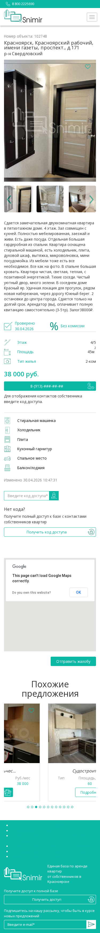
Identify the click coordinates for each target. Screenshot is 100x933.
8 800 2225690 (23, 3)
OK (78, 592)
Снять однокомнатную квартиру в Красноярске (51, 851)
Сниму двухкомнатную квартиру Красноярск (49, 856)
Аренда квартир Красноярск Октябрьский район (52, 846)
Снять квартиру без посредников (39, 825)
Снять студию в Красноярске (35, 830)
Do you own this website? (31, 593)
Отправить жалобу (73, 661)
